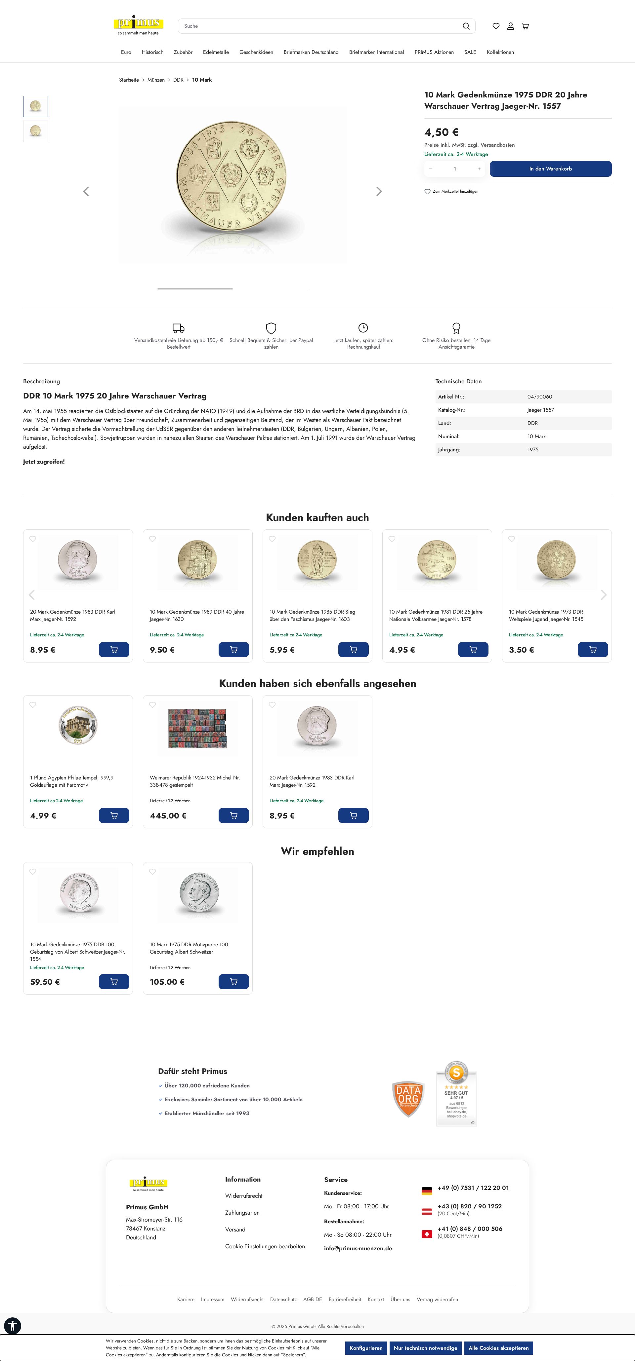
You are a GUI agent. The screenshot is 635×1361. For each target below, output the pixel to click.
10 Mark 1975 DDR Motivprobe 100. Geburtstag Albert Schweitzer (190, 948)
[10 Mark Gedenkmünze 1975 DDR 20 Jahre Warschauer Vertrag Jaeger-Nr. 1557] (233, 185)
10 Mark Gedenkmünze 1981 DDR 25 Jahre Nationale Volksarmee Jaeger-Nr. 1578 (436, 615)
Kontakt (376, 1299)
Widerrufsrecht (243, 1195)
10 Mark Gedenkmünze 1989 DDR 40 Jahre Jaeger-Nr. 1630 (197, 615)
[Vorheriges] (86, 193)
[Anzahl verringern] (430, 169)
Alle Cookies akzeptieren (499, 1348)
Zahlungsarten (242, 1212)
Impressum (212, 1299)
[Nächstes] (379, 193)
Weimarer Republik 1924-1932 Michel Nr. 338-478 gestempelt (195, 781)
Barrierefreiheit (345, 1299)
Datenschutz (283, 1299)
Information (243, 1179)
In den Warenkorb (550, 168)
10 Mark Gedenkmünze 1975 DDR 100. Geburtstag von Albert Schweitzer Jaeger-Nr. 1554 (77, 952)
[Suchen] (467, 26)
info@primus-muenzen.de (358, 1248)
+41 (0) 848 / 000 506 (470, 1229)
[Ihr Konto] (510, 26)
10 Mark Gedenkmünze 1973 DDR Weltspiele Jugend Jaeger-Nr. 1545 (546, 615)
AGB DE (312, 1299)
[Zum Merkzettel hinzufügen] (32, 539)
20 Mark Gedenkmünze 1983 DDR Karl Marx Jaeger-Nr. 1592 (72, 615)
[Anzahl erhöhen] (479, 169)
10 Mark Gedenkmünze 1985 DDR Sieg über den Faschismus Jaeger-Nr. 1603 (312, 615)
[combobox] (318, 26)
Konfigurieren (366, 1348)
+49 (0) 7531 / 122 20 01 (473, 1188)
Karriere (185, 1299)
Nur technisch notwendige (425, 1348)
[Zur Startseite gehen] (138, 26)
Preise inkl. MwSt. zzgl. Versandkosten (469, 145)
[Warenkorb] (527, 26)
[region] (220, 193)
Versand (235, 1229)
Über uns (400, 1299)
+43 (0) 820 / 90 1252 (470, 1206)
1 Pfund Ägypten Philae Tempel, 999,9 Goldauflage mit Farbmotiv (71, 781)
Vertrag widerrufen (437, 1299)
